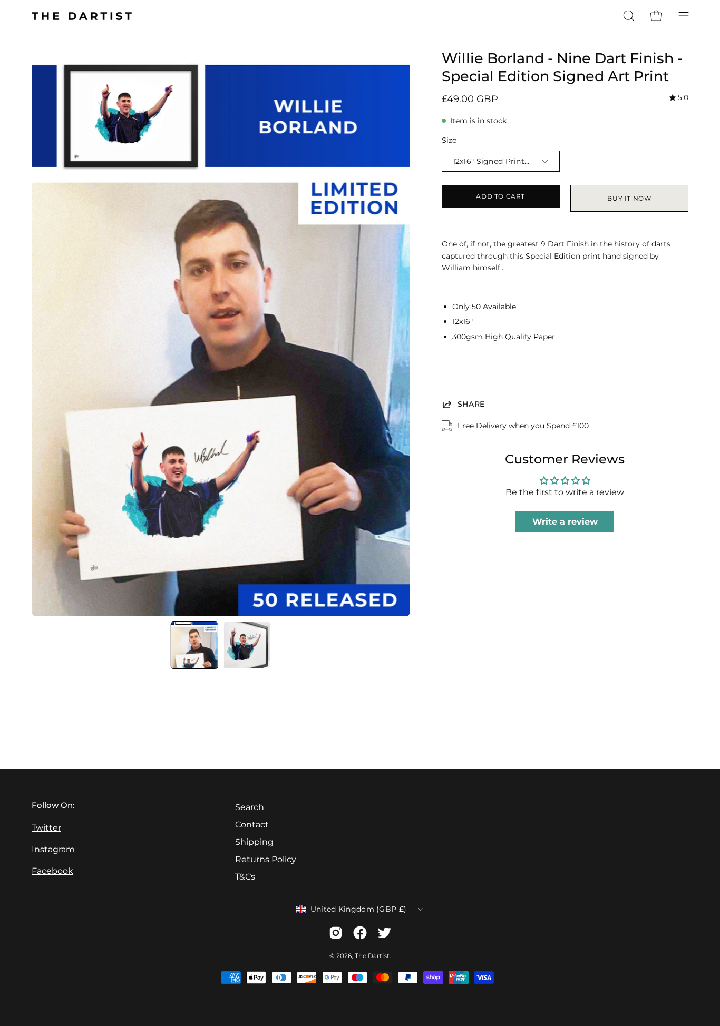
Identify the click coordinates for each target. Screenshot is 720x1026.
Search (249, 807)
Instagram (53, 849)
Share (471, 404)
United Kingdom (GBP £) (358, 909)
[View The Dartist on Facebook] (360, 933)
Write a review (565, 522)
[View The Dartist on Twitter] (384, 933)
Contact (252, 825)
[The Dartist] (82, 16)
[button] (629, 16)
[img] (678, 98)
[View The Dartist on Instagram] (336, 933)
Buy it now (629, 198)
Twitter (46, 828)
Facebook (52, 871)
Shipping (254, 842)
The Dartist (372, 956)
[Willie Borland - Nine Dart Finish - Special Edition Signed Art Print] (194, 645)
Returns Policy (265, 859)
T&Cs (245, 877)
